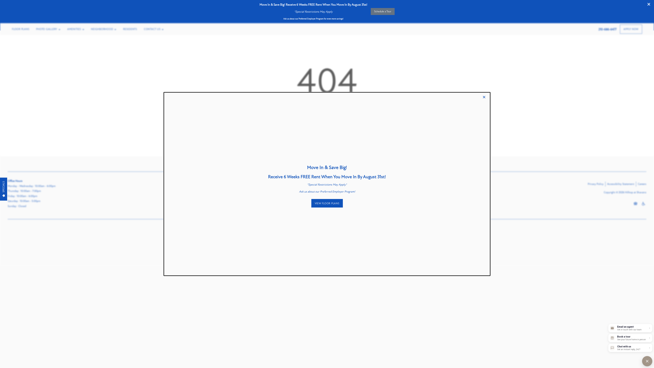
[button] (327, 203)
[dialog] (327, 184)
